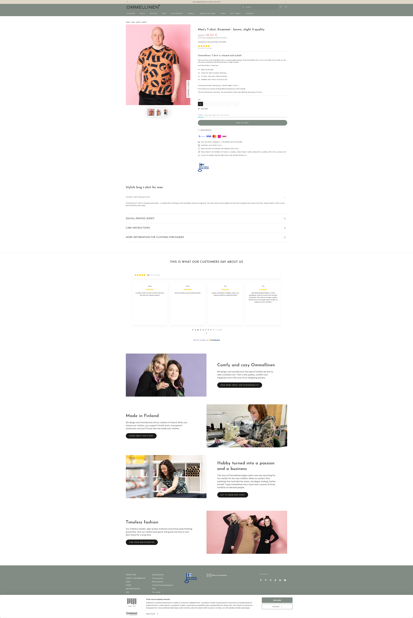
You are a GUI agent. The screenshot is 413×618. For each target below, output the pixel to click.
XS (200, 104)
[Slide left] (127, 2)
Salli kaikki (277, 600)
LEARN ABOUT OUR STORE (141, 436)
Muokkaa (276, 606)
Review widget (199, 340)
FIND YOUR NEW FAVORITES (141, 542)
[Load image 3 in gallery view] (165, 112)
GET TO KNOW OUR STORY (233, 495)
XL (223, 104)
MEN (133, 22)
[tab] (193, 330)
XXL (229, 104)
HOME (128, 22)
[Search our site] (243, 7)
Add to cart (242, 123)
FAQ (153, 589)
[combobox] (259, 7)
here (217, 65)
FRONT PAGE (131, 575)
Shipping (209, 38)
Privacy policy (157, 578)
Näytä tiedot (150, 614)
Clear (275, 7)
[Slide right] (285, 2)
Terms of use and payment (162, 585)
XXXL (237, 104)
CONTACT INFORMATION (135, 578)
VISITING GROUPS (133, 589)
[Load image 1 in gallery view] (151, 112)
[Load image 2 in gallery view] (158, 112)
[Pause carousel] (206, 333)
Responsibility (158, 575)
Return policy (157, 582)
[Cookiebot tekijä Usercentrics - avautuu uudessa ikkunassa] (131, 613)
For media (156, 592)
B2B (127, 592)
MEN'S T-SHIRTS (141, 22)
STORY (128, 585)
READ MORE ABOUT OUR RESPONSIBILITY (240, 385)
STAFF (128, 582)
